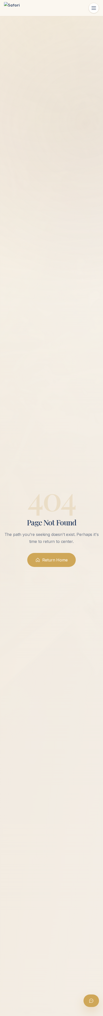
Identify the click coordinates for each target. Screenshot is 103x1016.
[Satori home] (12, 8)
